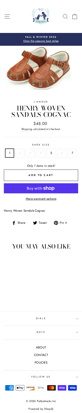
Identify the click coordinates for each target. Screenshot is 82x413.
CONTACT (41, 355)
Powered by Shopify (40, 409)
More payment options (41, 198)
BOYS (41, 332)
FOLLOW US (41, 376)
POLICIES (41, 362)
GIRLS (41, 318)
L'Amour (41, 101)
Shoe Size (41, 144)
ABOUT (41, 347)
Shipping (26, 129)
